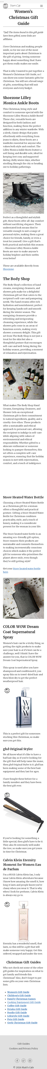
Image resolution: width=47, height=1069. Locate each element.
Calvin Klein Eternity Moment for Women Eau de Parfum (22, 864)
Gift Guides (23, 1043)
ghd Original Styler (18, 749)
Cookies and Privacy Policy (23, 1048)
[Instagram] (30, 1060)
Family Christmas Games (21, 999)
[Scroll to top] (40, 1065)
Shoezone (8, 269)
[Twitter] (23, 1060)
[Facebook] (17, 1060)
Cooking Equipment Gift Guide (24, 1002)
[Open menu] (41, 6)
